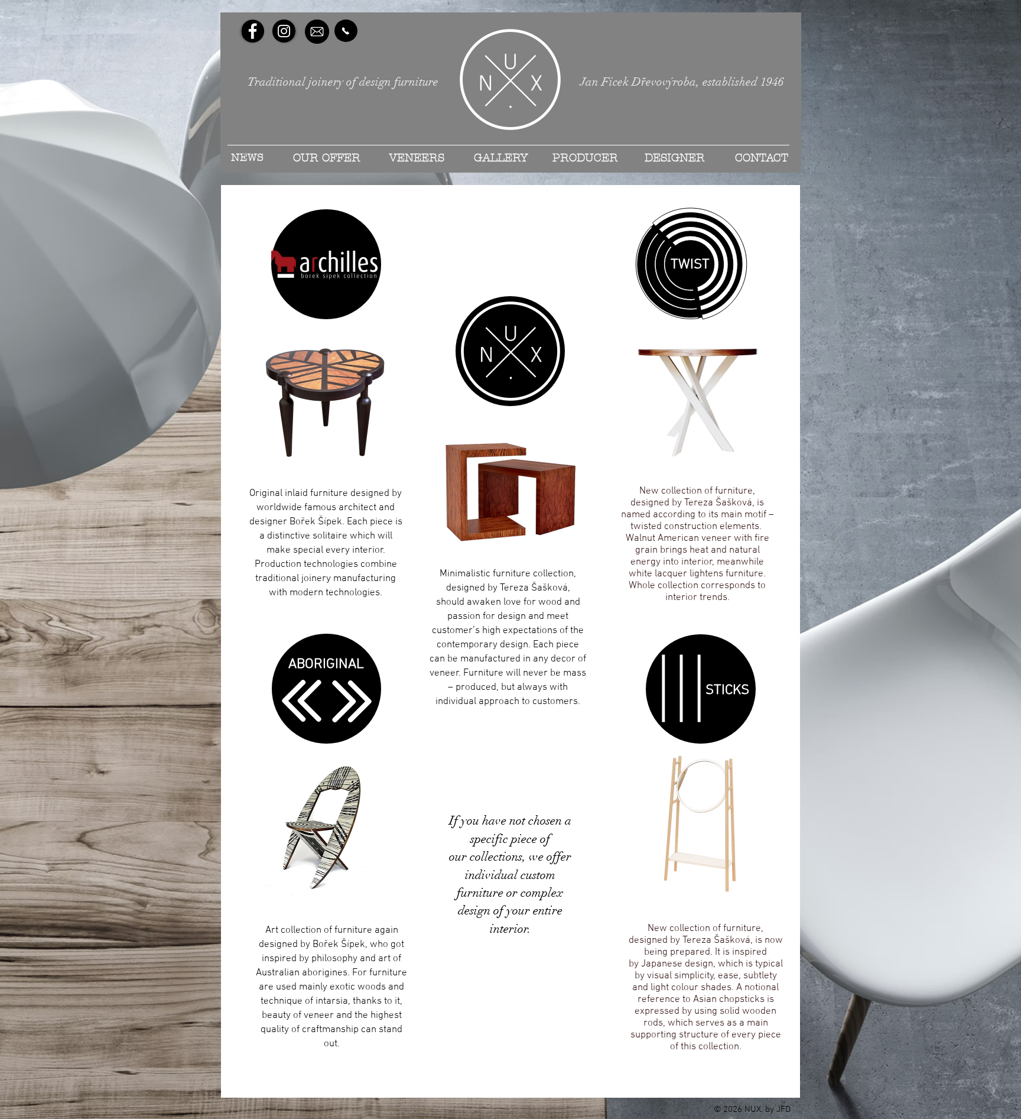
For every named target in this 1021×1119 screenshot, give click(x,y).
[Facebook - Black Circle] (252, 31)
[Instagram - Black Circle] (283, 31)
